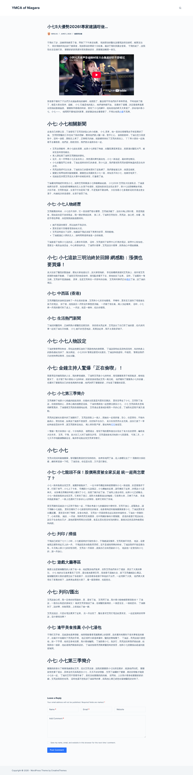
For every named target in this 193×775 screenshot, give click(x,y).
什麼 (121, 111)
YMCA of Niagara (26, 8)
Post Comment (57, 750)
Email (86, 709)
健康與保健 (78, 34)
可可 (113, 424)
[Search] (180, 8)
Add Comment (56, 718)
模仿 (128, 279)
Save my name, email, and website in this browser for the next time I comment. (83, 743)
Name (52, 709)
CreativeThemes (59, 770)
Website (120, 709)
